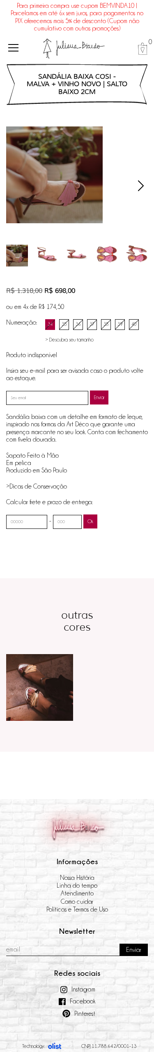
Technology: (33, 1046)
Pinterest (84, 1013)
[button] (141, 186)
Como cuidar (77, 901)
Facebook (82, 1001)
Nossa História (77, 877)
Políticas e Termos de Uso (77, 909)
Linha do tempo (77, 885)
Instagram (83, 989)
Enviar (99, 397)
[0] (143, 48)
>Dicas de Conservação (36, 486)
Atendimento (77, 893)
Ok (90, 521)
